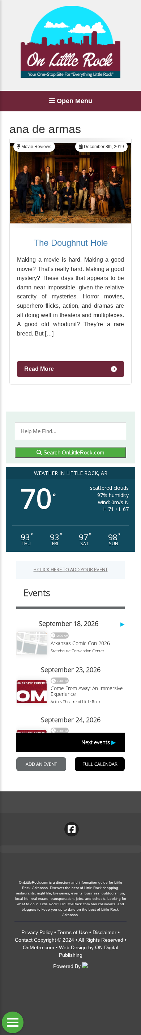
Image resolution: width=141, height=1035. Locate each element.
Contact (24, 940)
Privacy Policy (37, 932)
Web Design (73, 947)
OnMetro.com (38, 947)
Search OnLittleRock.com (73, 452)
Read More (39, 369)
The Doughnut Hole (71, 243)
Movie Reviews (36, 146)
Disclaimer (104, 932)
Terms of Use (72, 932)
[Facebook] (71, 829)
